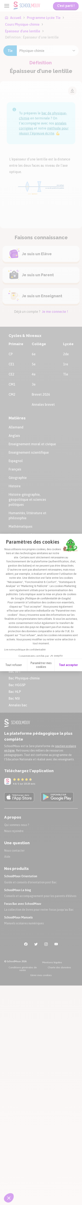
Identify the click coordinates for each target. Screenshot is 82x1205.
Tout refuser (13, 665)
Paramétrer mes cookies (41, 665)
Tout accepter (68, 665)
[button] (9, 1198)
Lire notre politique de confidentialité (24, 649)
